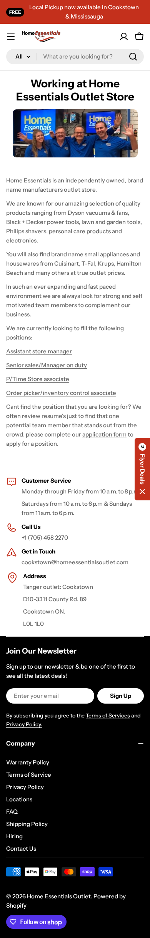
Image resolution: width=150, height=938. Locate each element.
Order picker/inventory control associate (61, 392)
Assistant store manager (39, 351)
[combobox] (75, 56)
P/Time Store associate (37, 379)
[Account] (123, 36)
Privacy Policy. (24, 724)
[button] (142, 469)
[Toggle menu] (10, 36)
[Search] (133, 56)
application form (104, 434)
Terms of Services (108, 715)
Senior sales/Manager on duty (46, 365)
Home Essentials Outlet (59, 896)
